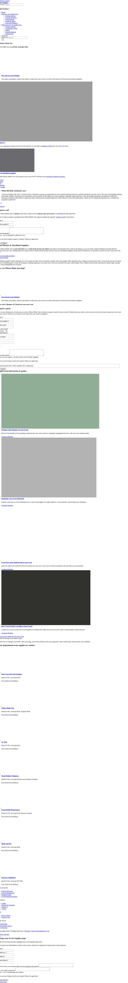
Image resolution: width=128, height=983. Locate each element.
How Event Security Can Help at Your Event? (16, 626)
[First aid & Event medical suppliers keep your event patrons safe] (56, 74)
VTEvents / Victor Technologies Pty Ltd (36, 931)
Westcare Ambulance (8, 877)
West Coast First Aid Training (11, 674)
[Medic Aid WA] (56, 842)
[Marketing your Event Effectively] (48, 497)
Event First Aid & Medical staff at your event (16, 562)
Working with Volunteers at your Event (14, 430)
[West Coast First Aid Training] (56, 672)
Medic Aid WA (6, 844)
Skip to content (5, 1)
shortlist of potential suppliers (55, 176)
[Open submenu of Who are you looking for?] (18, 14)
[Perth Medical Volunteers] (56, 774)
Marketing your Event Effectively (12, 499)
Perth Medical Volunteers (10, 776)
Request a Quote (47, 146)
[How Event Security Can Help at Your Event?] (45, 624)
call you (6, 146)
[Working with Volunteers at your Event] (50, 428)
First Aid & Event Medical (10, 75)
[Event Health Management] (56, 808)
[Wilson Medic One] (56, 706)
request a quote (61, 217)
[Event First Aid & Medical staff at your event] (43, 561)
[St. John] (56, 740)
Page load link (4, 934)
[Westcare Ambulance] (56, 876)
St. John (4, 742)
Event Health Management (10, 810)
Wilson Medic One (7, 708)
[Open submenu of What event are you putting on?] (22, 25)
